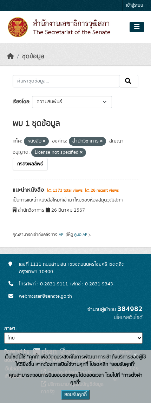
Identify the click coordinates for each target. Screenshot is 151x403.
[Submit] (128, 81)
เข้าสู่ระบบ (134, 5)
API (62, 234)
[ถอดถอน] (44, 141)
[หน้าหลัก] (10, 56)
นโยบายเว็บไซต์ (128, 317)
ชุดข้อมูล (33, 56)
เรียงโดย (21, 101)
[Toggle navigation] (137, 27)
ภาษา (9, 328)
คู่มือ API (81, 234)
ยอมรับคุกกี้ (75, 394)
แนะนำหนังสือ (29, 189)
